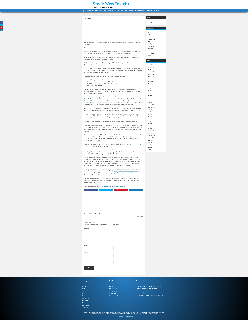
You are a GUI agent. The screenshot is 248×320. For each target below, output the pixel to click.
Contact (156, 10)
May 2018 (150, 149)
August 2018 (151, 142)
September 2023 (151, 107)
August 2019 (151, 114)
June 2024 (150, 86)
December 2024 (151, 71)
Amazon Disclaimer (113, 288)
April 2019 (150, 123)
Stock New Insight (111, 4)
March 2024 (150, 93)
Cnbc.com (106, 186)
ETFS (122, 10)
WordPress (121, 316)
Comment (87, 228)
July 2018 (150, 144)
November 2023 (151, 102)
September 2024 (151, 78)
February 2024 (151, 95)
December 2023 (151, 100)
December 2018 (151, 133)
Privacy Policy (112, 293)
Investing (90, 10)
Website (86, 260)
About (149, 32)
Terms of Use (147, 313)
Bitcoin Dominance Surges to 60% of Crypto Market (148, 284)
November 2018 (151, 135)
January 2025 (151, 69)
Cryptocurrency (140, 10)
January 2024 (151, 97)
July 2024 (150, 83)
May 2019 (150, 121)
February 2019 (151, 128)
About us (111, 286)
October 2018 (151, 137)
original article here (119, 186)
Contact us (111, 284)
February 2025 (151, 67)
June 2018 (150, 147)
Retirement (150, 51)
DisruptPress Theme (129, 316)
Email (86, 252)
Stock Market (108, 10)
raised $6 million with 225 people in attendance (126, 171)
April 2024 (150, 90)
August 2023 (151, 109)
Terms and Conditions (114, 295)
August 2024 (151, 81)
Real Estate (129, 10)
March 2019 (150, 126)
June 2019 (150, 119)
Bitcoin (149, 10)
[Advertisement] (113, 30)
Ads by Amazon (140, 216)
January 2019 (151, 130)
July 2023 (150, 111)
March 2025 (150, 64)
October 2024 (151, 76)
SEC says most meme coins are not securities (146, 288)
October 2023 (151, 104)
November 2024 (151, 74)
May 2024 (150, 88)
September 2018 (151, 140)
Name (86, 245)
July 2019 (150, 116)
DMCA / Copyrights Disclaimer (116, 291)
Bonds (117, 10)
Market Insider (151, 46)
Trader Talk (98, 10)
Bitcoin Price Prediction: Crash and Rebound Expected (148, 286)
